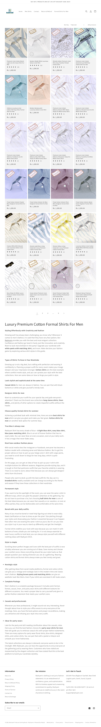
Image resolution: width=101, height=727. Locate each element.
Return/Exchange (10, 697)
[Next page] (64, 313)
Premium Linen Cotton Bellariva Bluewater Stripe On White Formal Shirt (61, 156)
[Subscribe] (38, 708)
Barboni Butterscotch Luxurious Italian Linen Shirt (38, 109)
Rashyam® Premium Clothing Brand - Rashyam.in (21, 722)
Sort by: (66, 25)
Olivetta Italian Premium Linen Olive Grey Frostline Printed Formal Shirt (62, 62)
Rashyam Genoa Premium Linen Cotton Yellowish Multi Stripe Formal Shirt (84, 294)
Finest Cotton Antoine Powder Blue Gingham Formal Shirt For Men (16, 203)
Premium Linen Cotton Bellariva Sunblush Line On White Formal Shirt (15, 156)
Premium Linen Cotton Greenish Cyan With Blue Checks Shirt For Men (83, 62)
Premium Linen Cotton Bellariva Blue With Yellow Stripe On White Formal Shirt (38, 156)
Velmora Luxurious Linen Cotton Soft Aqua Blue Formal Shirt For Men (15, 109)
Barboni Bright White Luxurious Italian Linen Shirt (39, 62)
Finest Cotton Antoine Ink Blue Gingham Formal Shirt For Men (39, 203)
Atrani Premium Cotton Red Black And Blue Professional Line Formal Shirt (61, 294)
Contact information (90, 722)
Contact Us (8, 693)
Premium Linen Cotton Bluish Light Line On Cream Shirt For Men (15, 62)
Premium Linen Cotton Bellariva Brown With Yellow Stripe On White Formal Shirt (61, 109)
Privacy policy (59, 722)
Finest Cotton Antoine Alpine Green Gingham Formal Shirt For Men (84, 203)
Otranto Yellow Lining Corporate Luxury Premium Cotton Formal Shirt (60, 247)
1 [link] (37, 313)
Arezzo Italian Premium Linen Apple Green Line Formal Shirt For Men (38, 294)
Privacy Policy (9, 679)
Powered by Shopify (40, 722)
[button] (86, 11)
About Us (8, 676)
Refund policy (50, 722)
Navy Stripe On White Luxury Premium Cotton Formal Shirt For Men (15, 294)
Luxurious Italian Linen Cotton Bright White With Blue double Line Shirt (84, 247)
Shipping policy (79, 722)
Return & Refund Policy (12, 683)
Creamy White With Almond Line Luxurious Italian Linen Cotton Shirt (15, 247)
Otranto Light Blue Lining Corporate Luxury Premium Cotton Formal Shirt (37, 247)
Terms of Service (10, 690)
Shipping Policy (10, 686)
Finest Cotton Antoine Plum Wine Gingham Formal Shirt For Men (61, 203)
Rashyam (8, 340)
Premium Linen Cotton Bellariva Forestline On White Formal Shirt (84, 156)
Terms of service (69, 722)
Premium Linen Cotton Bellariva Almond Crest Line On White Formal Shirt (85, 109)
